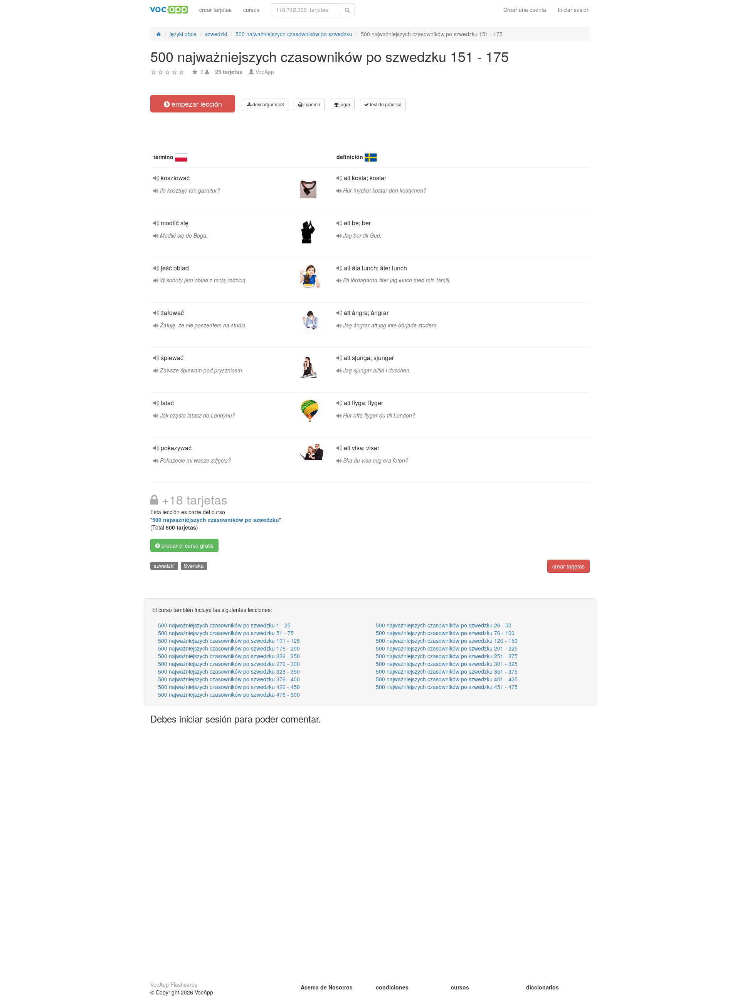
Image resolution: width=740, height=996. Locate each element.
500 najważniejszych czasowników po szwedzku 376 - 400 (229, 679)
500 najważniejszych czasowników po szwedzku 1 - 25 (224, 625)
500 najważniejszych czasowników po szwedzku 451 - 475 (447, 687)
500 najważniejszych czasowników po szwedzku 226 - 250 (229, 656)
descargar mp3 (267, 104)
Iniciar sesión (574, 9)
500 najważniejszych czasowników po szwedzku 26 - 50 (443, 625)
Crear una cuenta (524, 9)
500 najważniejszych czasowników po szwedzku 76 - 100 (445, 633)
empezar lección (196, 104)
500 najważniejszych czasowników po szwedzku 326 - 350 (229, 671)
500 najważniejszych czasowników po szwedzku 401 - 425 (447, 679)
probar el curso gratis (187, 545)
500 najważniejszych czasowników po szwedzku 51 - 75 (226, 633)
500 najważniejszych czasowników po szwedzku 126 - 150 (447, 640)
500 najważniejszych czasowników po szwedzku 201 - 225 (447, 648)
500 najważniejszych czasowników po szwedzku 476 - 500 (229, 694)
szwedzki (164, 565)
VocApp (265, 71)
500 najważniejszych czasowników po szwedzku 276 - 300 (229, 663)
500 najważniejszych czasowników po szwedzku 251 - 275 (447, 656)
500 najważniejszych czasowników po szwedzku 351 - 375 (447, 671)
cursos (251, 9)
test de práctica (385, 104)
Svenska (194, 565)
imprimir (311, 104)
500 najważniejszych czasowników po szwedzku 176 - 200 (229, 648)
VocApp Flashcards (173, 984)
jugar (344, 104)
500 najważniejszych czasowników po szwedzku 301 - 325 (447, 663)
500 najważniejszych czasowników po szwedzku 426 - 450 (229, 687)
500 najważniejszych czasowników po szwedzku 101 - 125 (229, 640)
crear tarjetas (215, 9)
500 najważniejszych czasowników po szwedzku (215, 519)
